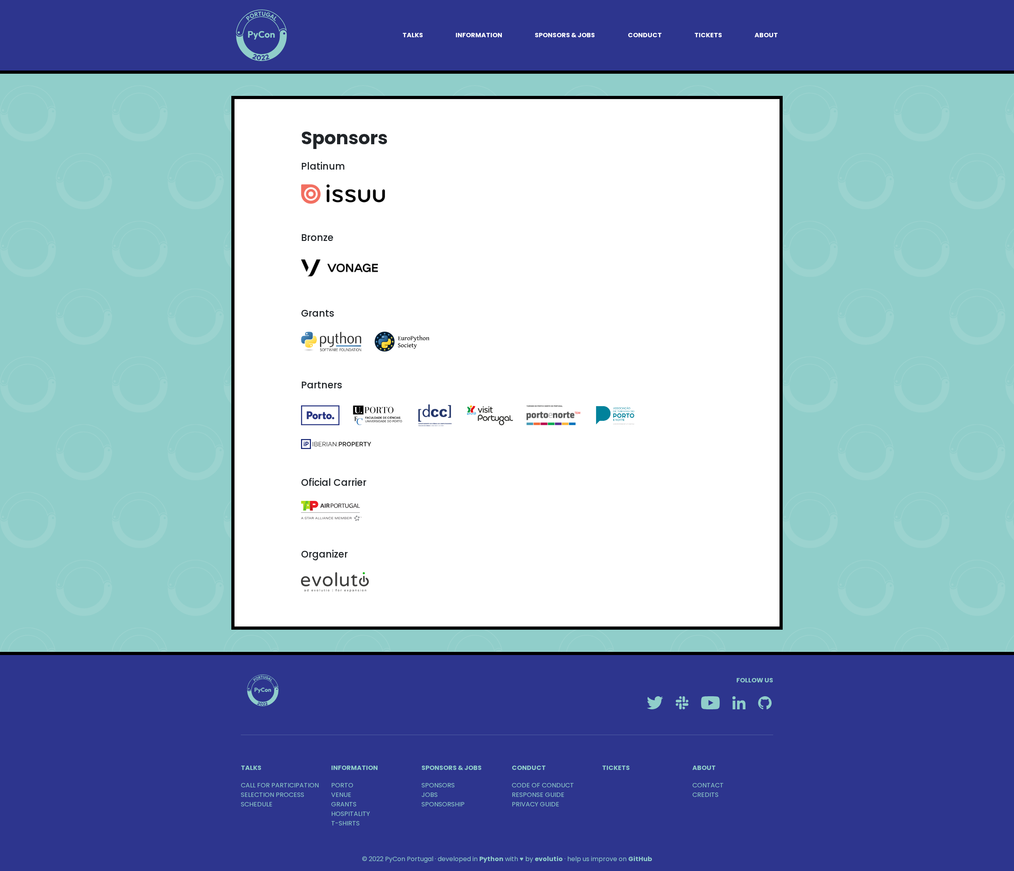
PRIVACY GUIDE (535, 804)
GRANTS (343, 804)
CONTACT (708, 785)
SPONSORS (438, 785)
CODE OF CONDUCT (543, 785)
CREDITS (705, 794)
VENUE (341, 794)
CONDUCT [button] (645, 35)
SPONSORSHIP (443, 804)
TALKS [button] (412, 35)
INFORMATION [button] (479, 35)
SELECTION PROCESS (272, 794)
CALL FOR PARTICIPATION (280, 785)
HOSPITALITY (350, 813)
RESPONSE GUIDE (538, 794)
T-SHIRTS (345, 823)
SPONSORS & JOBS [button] (565, 35)
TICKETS (708, 35)
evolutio (549, 858)
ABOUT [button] (766, 35)
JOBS (429, 794)
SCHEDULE (257, 804)
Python (491, 858)
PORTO (342, 785)
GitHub (640, 858)
